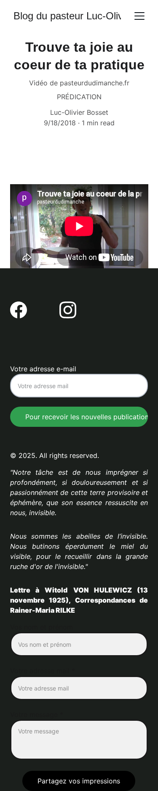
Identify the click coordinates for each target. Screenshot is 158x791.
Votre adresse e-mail (43, 369)
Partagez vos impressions (78, 781)
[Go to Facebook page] (18, 310)
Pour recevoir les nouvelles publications (86, 417)
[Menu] (139, 16)
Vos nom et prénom (41, 627)
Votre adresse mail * (42, 671)
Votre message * (36, 714)
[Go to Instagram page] (67, 310)
